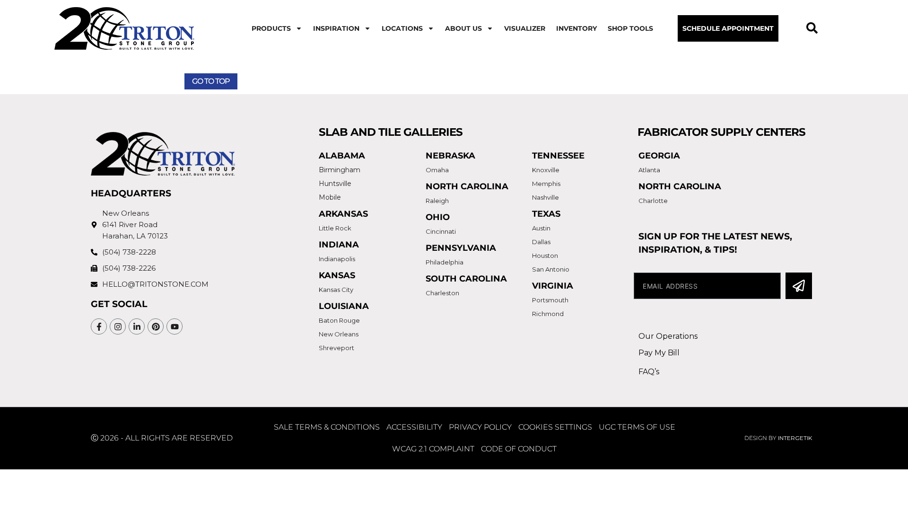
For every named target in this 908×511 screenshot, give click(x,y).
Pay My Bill (659, 352)
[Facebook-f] (99, 326)
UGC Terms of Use (637, 427)
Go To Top (211, 81)
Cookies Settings (555, 427)
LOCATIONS (402, 28)
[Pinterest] (156, 326)
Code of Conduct (519, 448)
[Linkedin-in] (137, 326)
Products (271, 28)
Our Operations (668, 336)
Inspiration (336, 28)
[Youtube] (174, 326)
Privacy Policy (480, 427)
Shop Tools (630, 28)
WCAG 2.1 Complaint (433, 448)
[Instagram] (118, 326)
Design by (778, 437)
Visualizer (524, 28)
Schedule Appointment (728, 28)
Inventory (576, 28)
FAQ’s (648, 371)
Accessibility (414, 427)
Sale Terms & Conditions (327, 427)
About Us (463, 28)
